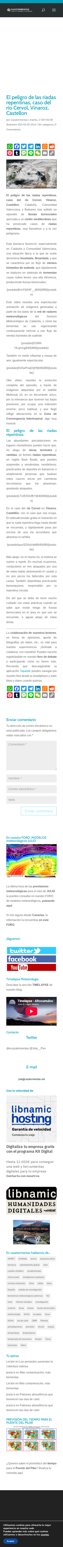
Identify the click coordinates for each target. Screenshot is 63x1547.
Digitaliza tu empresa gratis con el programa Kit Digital (30, 1149)
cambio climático (16, 1271)
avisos (33, 1259)
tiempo (38, 1339)
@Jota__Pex (38, 1048)
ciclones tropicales (16, 1283)
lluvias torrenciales (46, 1308)
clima (31, 1283)
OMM (34, 1320)
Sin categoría (45, 124)
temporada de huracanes (20, 1339)
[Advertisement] (31, 60)
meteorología (14, 1314)
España (11, 1289)
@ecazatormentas (17, 1048)
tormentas (12, 1345)
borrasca (12, 1265)
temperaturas (29, 1333)
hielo (10, 1302)
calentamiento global (30, 1265)
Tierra (48, 1339)
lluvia (21, 1308)
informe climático (24, 1302)
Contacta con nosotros (22, 1176)
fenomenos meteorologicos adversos (25, 1296)
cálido (40, 1283)
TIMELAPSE (40, 984)
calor (45, 1265)
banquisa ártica (47, 1259)
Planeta (44, 1320)
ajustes (45, 1534)
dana (49, 1283)
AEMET (11, 1259)
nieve (47, 1314)
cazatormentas (34, 1271)
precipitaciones (15, 1327)
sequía (51, 1327)
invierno (11, 1308)
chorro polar (13, 1277)
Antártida (22, 1259)
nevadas (37, 1314)
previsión (30, 1327)
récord (41, 1327)
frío (47, 1296)
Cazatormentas (19, 119)
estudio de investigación (30, 1289)
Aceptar (10, 1541)
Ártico (23, 1345)
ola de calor (22, 1320)
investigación (42, 1302)
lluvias (30, 1308)
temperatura (13, 1333)
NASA (27, 1314)
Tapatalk (25, 670)
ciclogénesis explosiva (33, 1277)
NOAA (11, 1320)
